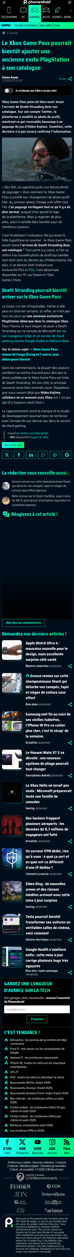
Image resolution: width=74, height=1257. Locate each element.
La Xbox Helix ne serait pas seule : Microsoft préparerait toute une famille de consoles (49, 793)
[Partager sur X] (7, 455)
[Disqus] (37, 570)
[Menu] (4, 2)
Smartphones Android (38, 775)
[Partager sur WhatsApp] (55, 455)
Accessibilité (27, 1169)
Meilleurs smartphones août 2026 (31, 1125)
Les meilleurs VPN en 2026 (27, 1131)
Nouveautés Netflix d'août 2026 (30, 1083)
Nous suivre (67, 455)
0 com (62, 79)
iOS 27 (14, 1072)
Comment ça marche (37, 874)
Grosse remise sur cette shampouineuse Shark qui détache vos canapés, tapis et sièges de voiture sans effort (47, 687)
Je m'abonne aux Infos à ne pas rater (36, 90)
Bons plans (32, 704)
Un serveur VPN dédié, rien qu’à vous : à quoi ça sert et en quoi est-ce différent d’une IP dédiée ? (47, 859)
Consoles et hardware (26, 25)
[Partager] (70, 79)
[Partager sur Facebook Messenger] (43, 455)
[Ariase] (53, 1210)
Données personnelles (53, 1166)
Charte (14, 1169)
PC (23, 17)
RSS (66, 1150)
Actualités (31, 742)
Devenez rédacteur (43, 1162)
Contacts (61, 1162)
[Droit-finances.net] (20, 1202)
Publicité (13, 1166)
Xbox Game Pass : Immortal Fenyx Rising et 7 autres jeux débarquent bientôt (30, 354)
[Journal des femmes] (20, 1186)
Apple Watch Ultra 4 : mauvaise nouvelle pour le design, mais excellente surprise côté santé (47, 651)
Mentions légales (29, 1166)
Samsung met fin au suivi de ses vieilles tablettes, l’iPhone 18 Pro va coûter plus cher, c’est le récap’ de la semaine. (48, 725)
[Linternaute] (53, 1194)
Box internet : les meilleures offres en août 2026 (37, 1100)
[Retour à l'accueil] (37, 2)
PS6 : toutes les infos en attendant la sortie (37, 1077)
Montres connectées (37, 666)
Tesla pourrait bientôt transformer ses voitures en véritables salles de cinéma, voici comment (48, 924)
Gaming (34, 17)
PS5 (32, 270)
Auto (46, 17)
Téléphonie (9, 17)
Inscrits (52, 1150)
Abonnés (37, 1150)
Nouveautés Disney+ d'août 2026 (31, 1088)
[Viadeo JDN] (20, 1210)
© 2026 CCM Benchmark (50, 1169)
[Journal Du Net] (20, 1194)
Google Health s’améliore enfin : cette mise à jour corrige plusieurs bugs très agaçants (47, 957)
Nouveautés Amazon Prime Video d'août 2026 (39, 1093)
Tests (57, 25)
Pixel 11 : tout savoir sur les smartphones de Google (37, 1050)
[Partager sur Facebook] (19, 455)
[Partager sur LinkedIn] (31, 455)
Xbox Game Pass (13, 445)
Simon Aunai (10, 77)
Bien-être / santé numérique (42, 971)
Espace (57, 17)
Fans (7, 1150)
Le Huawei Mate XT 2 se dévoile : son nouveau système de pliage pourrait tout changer (47, 760)
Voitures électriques (37, 939)
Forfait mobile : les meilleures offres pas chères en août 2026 (35, 1118)
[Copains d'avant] (53, 1202)
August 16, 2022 (39, 437)
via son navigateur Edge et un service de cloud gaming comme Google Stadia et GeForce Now (35, 336)
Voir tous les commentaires (23, 622)
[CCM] (53, 1186)
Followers (22, 1150)
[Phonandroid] (9, 1222)
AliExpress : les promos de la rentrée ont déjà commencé (38, 1042)
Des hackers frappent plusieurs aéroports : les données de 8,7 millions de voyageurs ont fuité (47, 826)
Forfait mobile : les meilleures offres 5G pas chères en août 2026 (37, 1109)
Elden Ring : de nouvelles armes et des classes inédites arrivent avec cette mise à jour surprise (48, 892)
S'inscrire (37, 1019)
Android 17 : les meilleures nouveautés (34, 1058)
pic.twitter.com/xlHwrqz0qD (32, 433)
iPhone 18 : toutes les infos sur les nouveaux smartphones (38, 1064)
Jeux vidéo (46, 25)
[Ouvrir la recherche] (69, 2)
